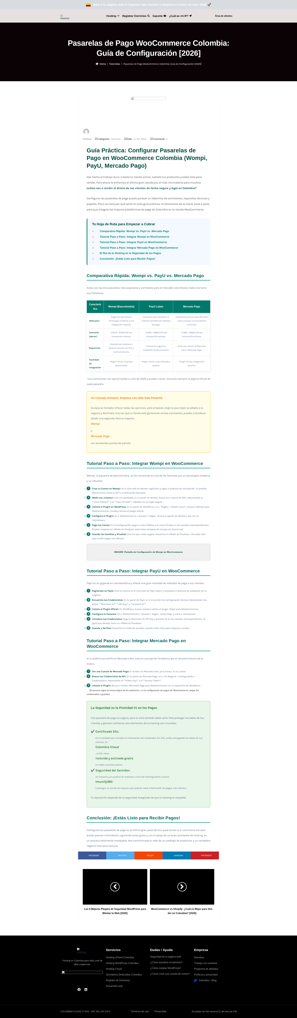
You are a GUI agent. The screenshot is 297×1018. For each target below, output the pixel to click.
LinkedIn (178, 855)
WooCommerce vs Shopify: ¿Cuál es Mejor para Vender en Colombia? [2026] (182, 911)
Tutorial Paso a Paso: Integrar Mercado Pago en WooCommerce (139, 247)
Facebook (94, 855)
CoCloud (87, 139)
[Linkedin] (86, 989)
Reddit (150, 855)
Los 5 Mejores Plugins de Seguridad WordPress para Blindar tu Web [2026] (115, 911)
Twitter (122, 855)
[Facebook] (79, 989)
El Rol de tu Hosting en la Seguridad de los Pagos (130, 253)
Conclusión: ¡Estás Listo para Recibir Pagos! (127, 258)
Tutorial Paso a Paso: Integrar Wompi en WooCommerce (134, 236)
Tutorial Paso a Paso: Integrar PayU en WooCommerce (133, 242)
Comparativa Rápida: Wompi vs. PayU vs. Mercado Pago (134, 231)
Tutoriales (114, 64)
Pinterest (206, 855)
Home (103, 64)
